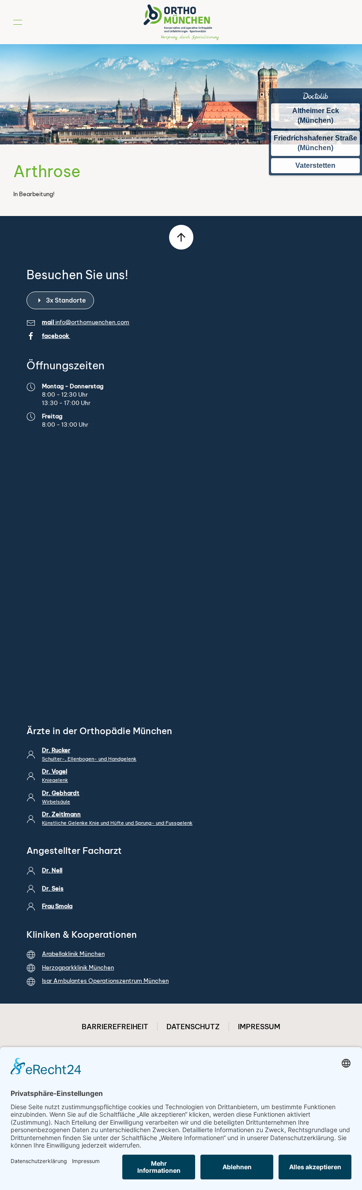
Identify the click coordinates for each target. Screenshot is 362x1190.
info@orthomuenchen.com (92, 322)
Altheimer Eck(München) (315, 115)
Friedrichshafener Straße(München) (315, 143)
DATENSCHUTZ (193, 1026)
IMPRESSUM (259, 1026)
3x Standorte (66, 300)
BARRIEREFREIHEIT (115, 1026)
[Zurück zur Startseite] (181, 22)
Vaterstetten (315, 165)
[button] (17, 22)
